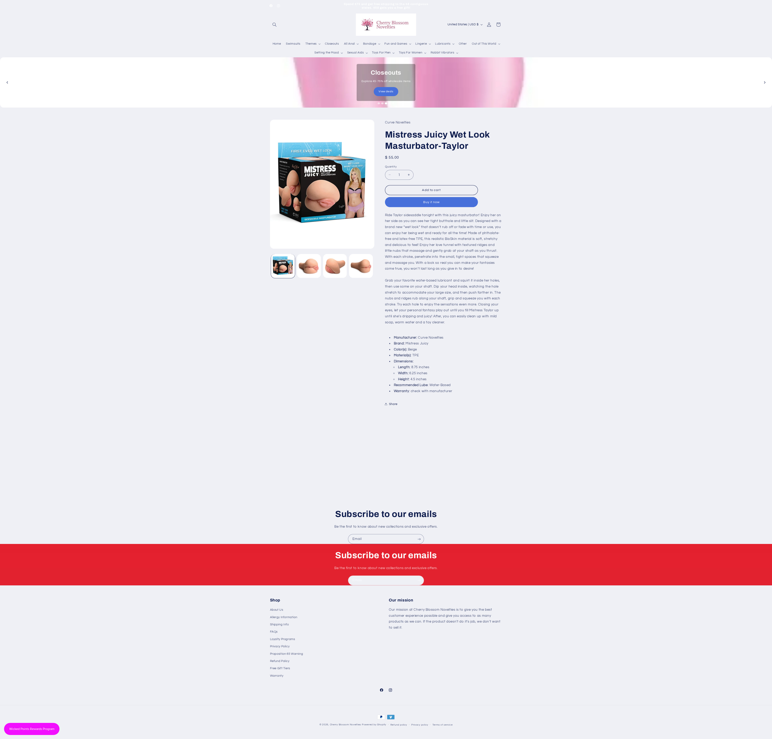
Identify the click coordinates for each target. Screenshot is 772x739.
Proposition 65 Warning (286, 653)
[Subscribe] (419, 539)
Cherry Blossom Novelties (345, 725)
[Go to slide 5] (393, 103)
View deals (386, 91)
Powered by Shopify (374, 725)
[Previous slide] (7, 82)
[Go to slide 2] (382, 103)
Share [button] (393, 403)
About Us (276, 609)
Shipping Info (279, 624)
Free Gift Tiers (280, 668)
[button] (274, 24)
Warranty (276, 675)
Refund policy (398, 725)
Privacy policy (419, 725)
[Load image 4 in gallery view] (361, 266)
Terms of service (442, 725)
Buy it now (431, 202)
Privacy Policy (280, 646)
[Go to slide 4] (389, 103)
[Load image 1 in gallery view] (283, 266)
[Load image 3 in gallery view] (335, 266)
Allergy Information (283, 617)
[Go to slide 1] (379, 103)
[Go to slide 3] (386, 103)
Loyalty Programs (282, 639)
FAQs (274, 631)
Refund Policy (280, 661)
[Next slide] (765, 82)
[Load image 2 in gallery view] (309, 266)
